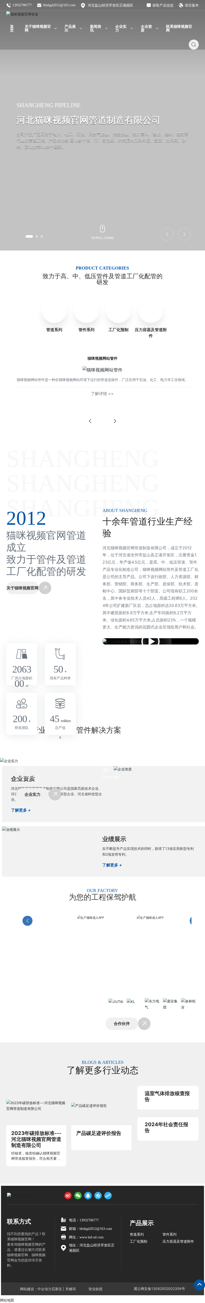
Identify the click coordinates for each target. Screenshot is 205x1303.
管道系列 (54, 329)
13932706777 (22, 5)
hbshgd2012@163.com (59, 5)
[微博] (68, 1195)
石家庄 (57, 1289)
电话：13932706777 (84, 1220)
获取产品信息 (163, 5)
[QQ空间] (98, 1195)
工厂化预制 (118, 329)
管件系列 (86, 329)
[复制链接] (108, 1195)
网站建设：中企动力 (36, 1289)
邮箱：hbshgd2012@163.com (90, 1229)
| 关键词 (69, 1289)
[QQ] (88, 1195)
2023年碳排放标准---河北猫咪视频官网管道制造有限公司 (36, 1139)
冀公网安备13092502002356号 (159, 1288)
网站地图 (7, 1300)
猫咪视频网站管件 (103, 358)
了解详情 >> (102, 393)
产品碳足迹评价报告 (98, 1133)
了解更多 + (21, 810)
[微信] (78, 1195)
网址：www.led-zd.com (86, 1237)
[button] (29, 236)
